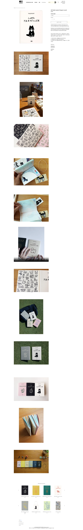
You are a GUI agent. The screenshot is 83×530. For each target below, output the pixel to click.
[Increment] (54, 19)
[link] (58, 2)
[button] (31, 27)
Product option (53, 13)
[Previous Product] (18, 490)
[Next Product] (64, 490)
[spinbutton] (53, 19)
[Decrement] (51, 19)
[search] (55, 2)
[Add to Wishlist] (69, 22)
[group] (41, 492)
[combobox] (60, 15)
